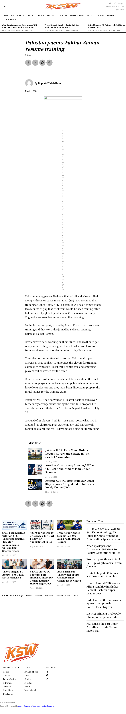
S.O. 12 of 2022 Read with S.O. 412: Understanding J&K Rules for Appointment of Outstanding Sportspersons (104, 534)
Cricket (28, 55)
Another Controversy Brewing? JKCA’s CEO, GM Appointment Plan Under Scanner (70, 469)
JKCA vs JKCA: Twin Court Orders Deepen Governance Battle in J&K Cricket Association (67, 453)
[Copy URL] (49, 63)
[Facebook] (28, 63)
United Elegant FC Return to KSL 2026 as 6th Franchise (106, 26)
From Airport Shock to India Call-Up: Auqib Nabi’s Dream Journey (62, 26)
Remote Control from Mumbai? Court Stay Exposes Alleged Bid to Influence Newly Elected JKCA (70, 484)
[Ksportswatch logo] (63, 6)
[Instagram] (47, 675)
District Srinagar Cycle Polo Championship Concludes (104, 615)
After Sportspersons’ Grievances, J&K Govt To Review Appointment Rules (19, 26)
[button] (5, 6)
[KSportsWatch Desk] (29, 83)
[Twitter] (47, 678)
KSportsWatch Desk (49, 83)
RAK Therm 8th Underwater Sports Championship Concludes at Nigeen (69, 576)
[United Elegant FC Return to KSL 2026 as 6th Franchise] (14, 564)
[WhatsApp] (42, 63)
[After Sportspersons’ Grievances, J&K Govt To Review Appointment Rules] (42, 525)
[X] (35, 63)
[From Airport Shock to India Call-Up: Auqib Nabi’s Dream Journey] (69, 525)
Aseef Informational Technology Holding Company (36, 706)
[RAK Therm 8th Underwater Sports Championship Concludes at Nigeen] (69, 564)
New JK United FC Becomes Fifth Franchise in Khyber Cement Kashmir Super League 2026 (41, 577)
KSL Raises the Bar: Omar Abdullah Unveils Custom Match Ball (102, 627)
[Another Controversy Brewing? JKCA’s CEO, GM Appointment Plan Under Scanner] (35, 469)
